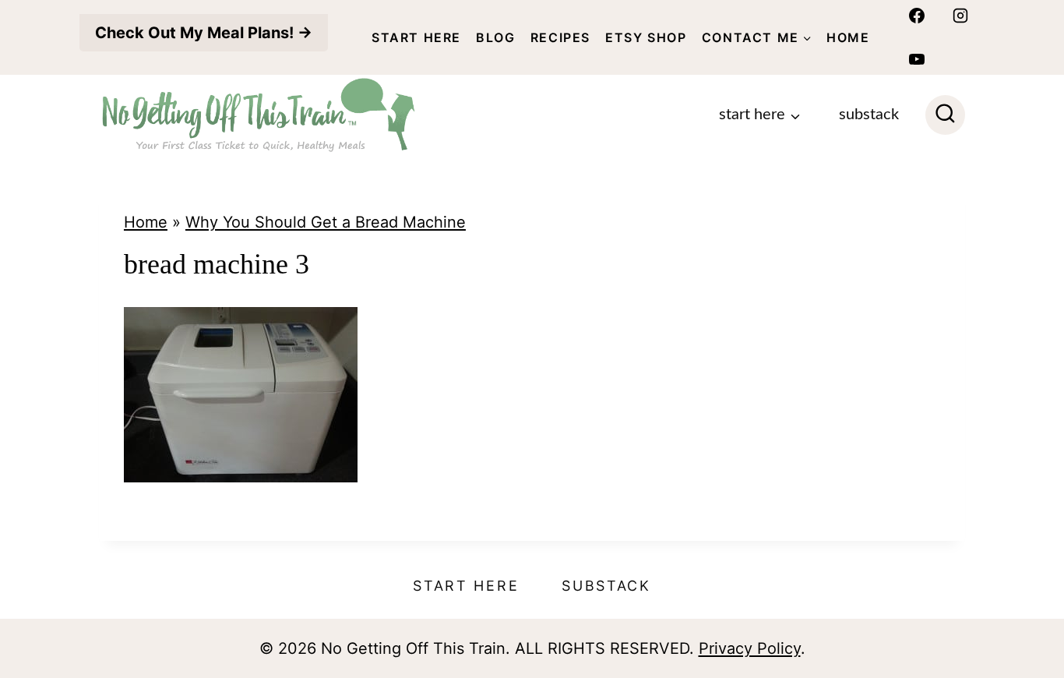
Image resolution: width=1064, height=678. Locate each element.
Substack (869, 114)
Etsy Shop (645, 37)
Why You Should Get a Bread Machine (325, 222)
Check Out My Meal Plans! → (203, 32)
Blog (495, 37)
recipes (560, 37)
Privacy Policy (750, 648)
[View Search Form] (945, 115)
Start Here (416, 37)
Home (847, 37)
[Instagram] (960, 15)
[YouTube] (916, 59)
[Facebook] (916, 15)
